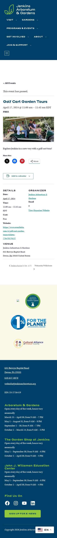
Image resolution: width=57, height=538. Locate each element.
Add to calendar (18, 176)
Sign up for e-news (22, 513)
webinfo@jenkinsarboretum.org (20, 383)
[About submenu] (46, 36)
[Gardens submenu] (37, 20)
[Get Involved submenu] (28, 36)
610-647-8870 (11, 378)
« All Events (9, 83)
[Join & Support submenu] (30, 45)
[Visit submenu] (16, 20)
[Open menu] (7, 53)
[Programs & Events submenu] (37, 28)
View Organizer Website (39, 210)
